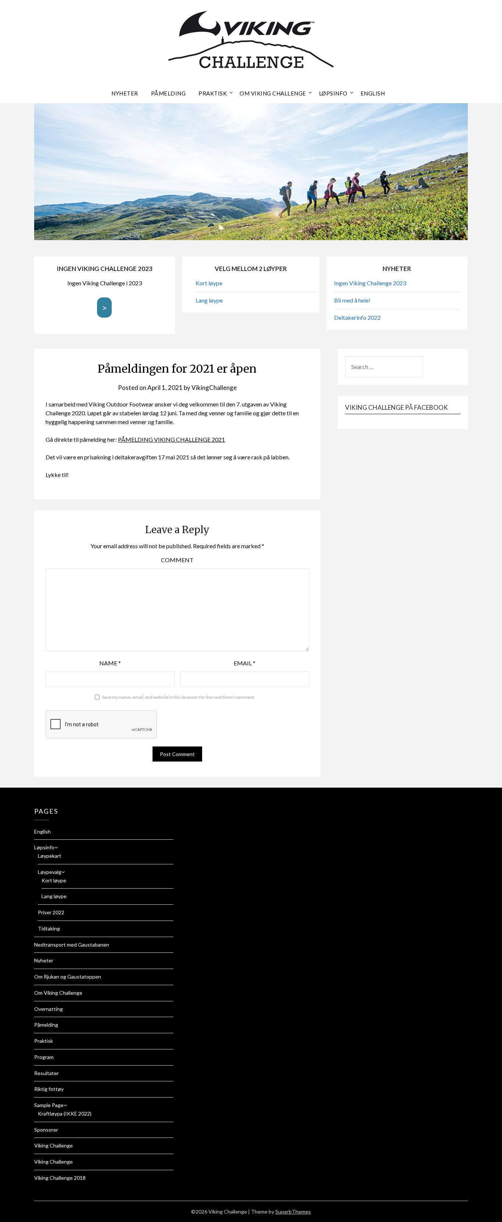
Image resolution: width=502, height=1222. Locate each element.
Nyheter (124, 93)
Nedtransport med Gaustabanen (71, 944)
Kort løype (209, 282)
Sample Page (49, 1105)
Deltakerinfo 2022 (357, 317)
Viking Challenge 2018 (60, 1178)
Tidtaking (49, 928)
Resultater (46, 1073)
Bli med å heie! (352, 300)
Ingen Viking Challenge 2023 (370, 282)
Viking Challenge (53, 1145)
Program (44, 1057)
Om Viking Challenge (273, 93)
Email (244, 662)
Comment (177, 559)
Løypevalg (49, 872)
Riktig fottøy (49, 1089)
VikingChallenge (214, 387)
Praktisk (212, 93)
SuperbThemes (293, 1211)
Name (110, 662)
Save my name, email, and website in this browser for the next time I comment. (178, 697)
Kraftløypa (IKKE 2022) (65, 1113)
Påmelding (168, 93)
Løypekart (49, 856)
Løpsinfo (333, 93)
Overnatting (48, 1009)
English (373, 93)
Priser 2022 (51, 912)
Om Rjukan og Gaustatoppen (67, 976)
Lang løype (209, 300)
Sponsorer (46, 1130)
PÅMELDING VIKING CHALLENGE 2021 (171, 439)
